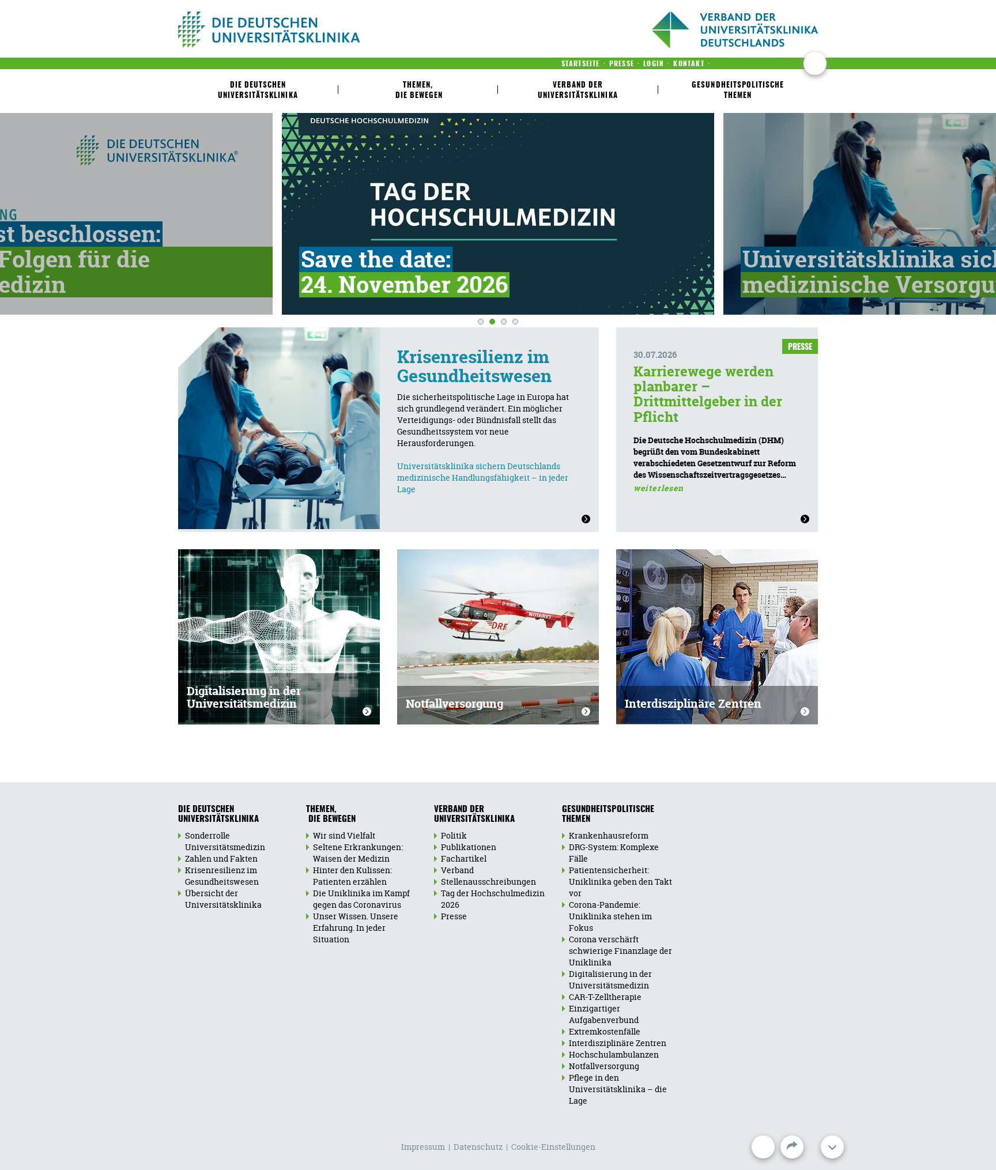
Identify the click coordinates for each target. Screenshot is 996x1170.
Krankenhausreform (608, 835)
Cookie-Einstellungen (553, 1146)
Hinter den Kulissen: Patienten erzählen (352, 876)
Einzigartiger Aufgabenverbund (604, 1014)
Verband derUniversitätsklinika (474, 814)
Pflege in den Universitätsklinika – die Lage (618, 1089)
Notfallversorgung (454, 703)
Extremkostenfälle (604, 1031)
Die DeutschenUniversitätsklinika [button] (258, 91)
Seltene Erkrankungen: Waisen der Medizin (358, 852)
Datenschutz (478, 1146)
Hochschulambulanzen (614, 1054)
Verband (457, 870)
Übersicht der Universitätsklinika (223, 899)
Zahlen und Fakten (221, 858)
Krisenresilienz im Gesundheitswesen (474, 366)
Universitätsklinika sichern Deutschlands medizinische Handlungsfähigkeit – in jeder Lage (482, 478)
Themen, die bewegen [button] (418, 91)
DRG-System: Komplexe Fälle (614, 852)
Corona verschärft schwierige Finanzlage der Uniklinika (620, 951)
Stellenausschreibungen (488, 881)
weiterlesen (658, 487)
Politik (454, 835)
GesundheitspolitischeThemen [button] (738, 91)
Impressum (423, 1146)
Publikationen (468, 846)
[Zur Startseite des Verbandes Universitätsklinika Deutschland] (306, 30)
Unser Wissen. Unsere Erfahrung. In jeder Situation (355, 928)
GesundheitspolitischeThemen (608, 814)
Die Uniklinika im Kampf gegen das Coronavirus (361, 899)
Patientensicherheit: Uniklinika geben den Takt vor (620, 882)
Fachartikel (463, 858)
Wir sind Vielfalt (344, 835)
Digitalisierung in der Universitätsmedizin (244, 697)
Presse (454, 916)
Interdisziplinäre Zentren (693, 703)
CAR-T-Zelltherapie (605, 996)
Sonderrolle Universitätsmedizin (225, 841)
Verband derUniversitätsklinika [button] (578, 91)
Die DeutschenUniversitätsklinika (218, 814)
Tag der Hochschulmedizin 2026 (493, 899)
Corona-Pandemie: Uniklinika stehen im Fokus (610, 916)
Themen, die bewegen (331, 814)
